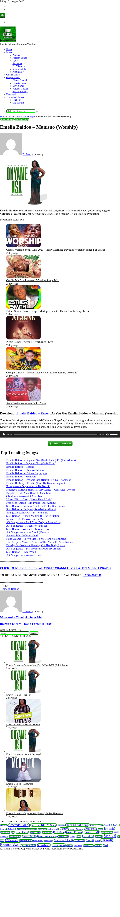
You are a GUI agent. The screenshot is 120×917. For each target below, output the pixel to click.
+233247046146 (92, 575)
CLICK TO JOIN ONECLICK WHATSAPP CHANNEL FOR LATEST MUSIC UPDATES (55, 568)
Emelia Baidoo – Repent (33, 413)
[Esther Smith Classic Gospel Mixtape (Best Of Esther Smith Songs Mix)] (23, 307)
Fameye (64, 828)
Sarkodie (106, 840)
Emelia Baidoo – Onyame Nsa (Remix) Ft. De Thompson (34, 813)
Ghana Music (13, 74)
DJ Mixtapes (18, 66)
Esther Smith (53, 829)
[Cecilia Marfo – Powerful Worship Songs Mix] (23, 277)
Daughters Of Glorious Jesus (27, 829)
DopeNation (42, 829)
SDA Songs (18, 86)
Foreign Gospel (20, 88)
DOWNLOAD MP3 (61, 443)
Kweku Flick (15, 836)
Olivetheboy (48, 841)
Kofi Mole (59, 832)
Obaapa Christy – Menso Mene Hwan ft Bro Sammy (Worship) (42, 372)
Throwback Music (15, 97)
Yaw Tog (98, 845)
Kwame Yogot (107, 832)
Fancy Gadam (76, 829)
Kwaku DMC (92, 832)
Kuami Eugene (74, 832)
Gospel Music (13, 77)
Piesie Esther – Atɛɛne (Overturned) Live (29, 341)
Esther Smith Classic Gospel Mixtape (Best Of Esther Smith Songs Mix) (47, 311)
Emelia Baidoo (10, 588)
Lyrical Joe (88, 836)
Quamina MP (79, 840)
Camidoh (107, 825)
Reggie (90, 840)
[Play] (4, 434)
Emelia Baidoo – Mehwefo (19, 783)
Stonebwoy (44, 845)
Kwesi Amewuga (47, 836)
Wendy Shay (88, 845)
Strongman (59, 845)
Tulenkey (69, 845)
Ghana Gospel (19, 80)
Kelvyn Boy (5, 832)
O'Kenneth (11, 840)
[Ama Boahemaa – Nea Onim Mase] (23, 400)
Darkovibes (12, 829)
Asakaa (16, 55)
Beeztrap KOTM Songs (43, 825)
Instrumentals (19, 69)
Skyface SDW (29, 845)
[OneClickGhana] (2, 17)
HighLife (17, 100)
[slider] (114, 434)
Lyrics (15, 60)
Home (9, 49)
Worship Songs (20, 91)
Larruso (72, 836)
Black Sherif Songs (77, 825)
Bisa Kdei (61, 825)
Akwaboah (4, 825)
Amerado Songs (19, 825)
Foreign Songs (19, 57)
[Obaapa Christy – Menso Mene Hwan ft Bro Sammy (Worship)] (23, 369)
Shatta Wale (11, 844)
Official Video (38, 841)
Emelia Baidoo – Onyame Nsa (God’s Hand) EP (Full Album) (37, 665)
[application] (60, 434)
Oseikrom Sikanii (63, 840)
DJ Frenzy (27, 154)
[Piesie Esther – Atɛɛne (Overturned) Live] (23, 338)
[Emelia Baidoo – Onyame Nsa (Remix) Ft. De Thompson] (23, 810)
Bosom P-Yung (96, 825)
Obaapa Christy (26, 840)
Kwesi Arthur (63, 836)
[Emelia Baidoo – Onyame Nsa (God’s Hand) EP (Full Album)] (23, 662)
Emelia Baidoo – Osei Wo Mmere (23, 724)
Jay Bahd (109, 828)
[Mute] (107, 434)
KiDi (13, 832)
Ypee (105, 845)
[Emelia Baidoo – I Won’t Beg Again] (23, 751)
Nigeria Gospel (20, 83)
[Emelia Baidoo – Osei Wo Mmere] (23, 721)
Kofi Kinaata (47, 832)
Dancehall (11, 94)
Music (9, 52)
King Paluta (22, 832)
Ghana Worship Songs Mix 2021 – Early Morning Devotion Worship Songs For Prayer (55, 249)
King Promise (35, 832)
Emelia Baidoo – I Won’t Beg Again (24, 754)
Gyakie (100, 829)
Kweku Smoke (29, 836)
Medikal (110, 836)
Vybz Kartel (78, 846)
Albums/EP (18, 71)
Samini (97, 841)
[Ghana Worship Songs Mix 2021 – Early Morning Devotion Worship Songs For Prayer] (23, 246)
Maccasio (99, 836)
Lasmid (78, 836)
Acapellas (17, 63)
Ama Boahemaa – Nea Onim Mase (26, 403)
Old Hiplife (18, 102)
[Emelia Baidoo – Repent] (23, 692)
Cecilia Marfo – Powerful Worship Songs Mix (32, 280)
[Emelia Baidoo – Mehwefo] (23, 781)
